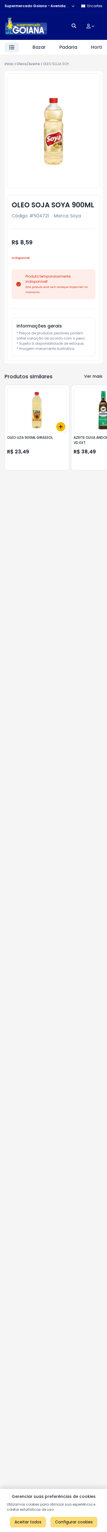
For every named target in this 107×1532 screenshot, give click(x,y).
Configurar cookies (74, 1522)
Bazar (39, 47)
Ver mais (93, 376)
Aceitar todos (28, 1522)
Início (9, 63)
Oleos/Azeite (28, 63)
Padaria (68, 47)
